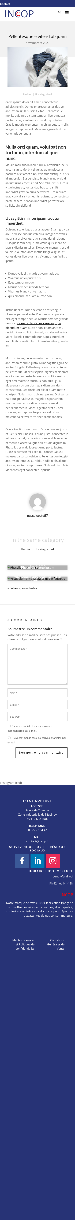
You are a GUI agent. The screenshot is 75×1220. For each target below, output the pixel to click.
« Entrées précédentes (22, 588)
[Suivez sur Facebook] (22, 861)
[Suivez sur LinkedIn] (37, 861)
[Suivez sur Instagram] (53, 861)
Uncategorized (43, 94)
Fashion (27, 94)
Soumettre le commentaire (41, 752)
